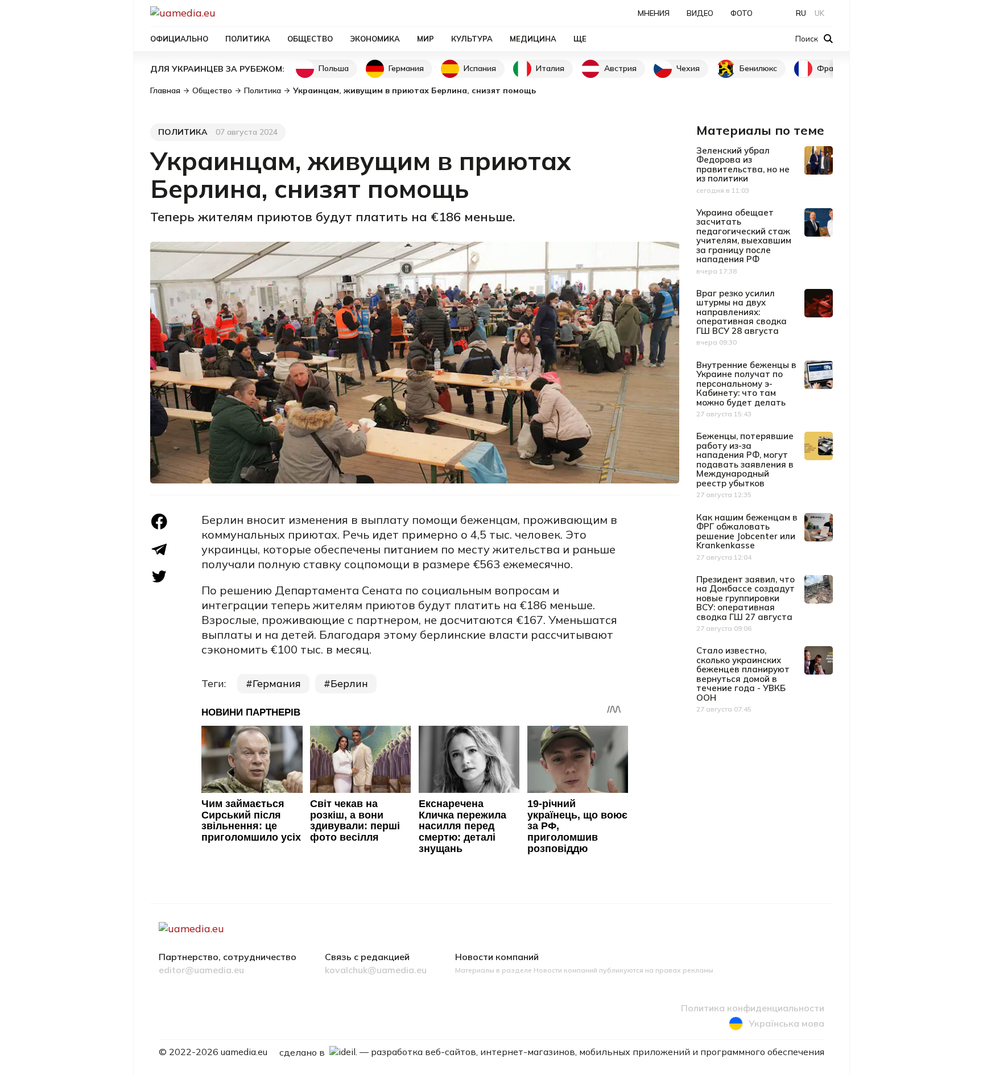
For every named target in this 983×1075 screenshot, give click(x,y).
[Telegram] (159, 549)
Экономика (375, 38)
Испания (480, 68)
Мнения (654, 13)
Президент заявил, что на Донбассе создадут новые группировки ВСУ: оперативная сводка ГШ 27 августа (745, 598)
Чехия (688, 68)
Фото (741, 13)
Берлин (349, 683)
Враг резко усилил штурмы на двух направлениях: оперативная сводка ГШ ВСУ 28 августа (741, 312)
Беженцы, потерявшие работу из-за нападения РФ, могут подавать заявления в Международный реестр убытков (745, 460)
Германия (406, 68)
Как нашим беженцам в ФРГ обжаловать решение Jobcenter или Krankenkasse (747, 531)
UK (819, 13)
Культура (472, 38)
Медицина (533, 38)
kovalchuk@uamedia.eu (376, 970)
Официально (179, 38)
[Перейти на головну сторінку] (222, 12)
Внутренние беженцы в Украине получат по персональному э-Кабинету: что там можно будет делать (746, 383)
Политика (247, 38)
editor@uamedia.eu (201, 970)
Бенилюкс (758, 68)
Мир (425, 38)
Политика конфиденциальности (752, 1008)
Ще (580, 38)
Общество (310, 38)
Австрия (620, 68)
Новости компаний (497, 957)
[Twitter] (159, 576)
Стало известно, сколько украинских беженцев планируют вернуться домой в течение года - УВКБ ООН (743, 674)
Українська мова (786, 1023)
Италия (550, 68)
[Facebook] (159, 521)
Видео (700, 13)
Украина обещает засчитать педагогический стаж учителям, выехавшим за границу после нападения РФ (743, 236)
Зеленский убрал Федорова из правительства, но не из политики (743, 164)
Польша (334, 68)
